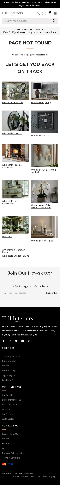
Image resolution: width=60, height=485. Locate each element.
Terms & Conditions (11, 457)
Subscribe (51, 292)
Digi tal (55, 476)
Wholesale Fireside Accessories (12, 165)
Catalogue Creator (10, 380)
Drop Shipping (8, 370)
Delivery (5, 365)
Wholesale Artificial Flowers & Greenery (41, 206)
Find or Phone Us (10, 434)
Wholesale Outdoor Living (15, 255)
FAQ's (4, 448)
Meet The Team (9, 404)
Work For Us (7, 409)
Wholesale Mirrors (12, 133)
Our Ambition (8, 395)
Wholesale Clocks (40, 135)
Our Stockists (8, 414)
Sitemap (24, 476)
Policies (16, 476)
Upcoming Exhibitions (11, 356)
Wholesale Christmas (42, 240)
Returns (5, 443)
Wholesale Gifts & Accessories (11, 201)
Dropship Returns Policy (13, 453)
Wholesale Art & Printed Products (43, 170)
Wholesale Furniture (12, 102)
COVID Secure (35, 476)
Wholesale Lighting (41, 102)
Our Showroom (9, 361)
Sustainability (8, 419)
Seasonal (7, 236)
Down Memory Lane (11, 399)
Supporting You (9, 375)
